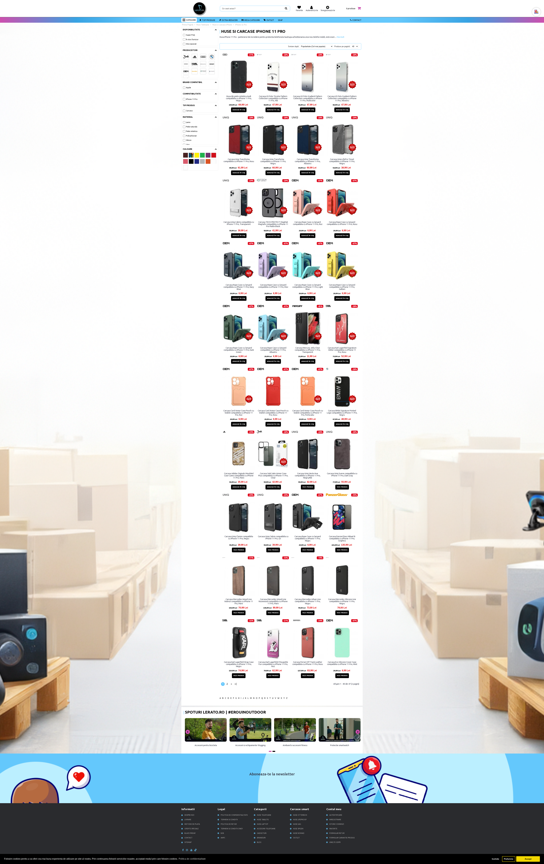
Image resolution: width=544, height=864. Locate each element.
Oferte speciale (191, 829)
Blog (259, 842)
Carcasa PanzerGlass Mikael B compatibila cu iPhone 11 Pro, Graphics (342, 538)
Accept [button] (528, 859)
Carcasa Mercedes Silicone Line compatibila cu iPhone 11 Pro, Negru (342, 601)
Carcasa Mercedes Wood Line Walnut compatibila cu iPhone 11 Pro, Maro (238, 601)
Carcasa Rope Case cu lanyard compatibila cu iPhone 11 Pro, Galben (342, 287)
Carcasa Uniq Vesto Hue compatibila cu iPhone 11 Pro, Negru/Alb (307, 475)
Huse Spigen (298, 829)
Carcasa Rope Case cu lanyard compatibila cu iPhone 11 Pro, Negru (308, 538)
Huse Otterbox (300, 815)
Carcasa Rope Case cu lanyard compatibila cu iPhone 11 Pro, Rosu (342, 223)
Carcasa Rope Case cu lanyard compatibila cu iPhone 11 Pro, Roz (307, 223)
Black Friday (190, 833)
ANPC (223, 838)
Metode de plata (192, 824)
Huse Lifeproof (300, 819)
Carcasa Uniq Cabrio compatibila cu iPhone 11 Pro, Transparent (239, 223)
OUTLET (270, 20)
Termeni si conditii (229, 819)
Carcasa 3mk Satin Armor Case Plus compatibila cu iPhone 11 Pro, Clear (273, 475)
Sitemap (188, 842)
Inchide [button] (495, 859)
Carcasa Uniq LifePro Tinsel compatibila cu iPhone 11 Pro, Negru (342, 161)
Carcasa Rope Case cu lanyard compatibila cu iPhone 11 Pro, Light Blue (307, 287)
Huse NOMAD (298, 833)
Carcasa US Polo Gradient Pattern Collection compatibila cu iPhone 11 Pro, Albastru (342, 98)
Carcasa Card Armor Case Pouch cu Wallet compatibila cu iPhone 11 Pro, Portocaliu (307, 413)
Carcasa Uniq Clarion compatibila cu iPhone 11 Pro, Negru (239, 537)
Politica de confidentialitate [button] (192, 859)
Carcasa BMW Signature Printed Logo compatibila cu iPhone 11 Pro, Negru (342, 413)
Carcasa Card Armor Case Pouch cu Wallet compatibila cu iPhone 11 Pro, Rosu (273, 413)
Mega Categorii (252, 20)
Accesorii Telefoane (266, 829)
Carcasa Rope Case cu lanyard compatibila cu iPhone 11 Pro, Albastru (273, 350)
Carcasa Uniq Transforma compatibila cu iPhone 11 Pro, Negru (273, 161)
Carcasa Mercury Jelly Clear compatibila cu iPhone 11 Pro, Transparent (307, 350)
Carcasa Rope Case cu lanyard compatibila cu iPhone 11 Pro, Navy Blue (239, 287)
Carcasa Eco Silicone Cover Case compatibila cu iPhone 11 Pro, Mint (342, 663)
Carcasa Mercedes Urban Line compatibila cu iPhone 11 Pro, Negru (308, 601)
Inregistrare (335, 819)
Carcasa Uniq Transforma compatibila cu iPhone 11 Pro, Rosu (239, 160)
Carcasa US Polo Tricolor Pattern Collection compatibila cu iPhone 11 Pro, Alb (273, 98)
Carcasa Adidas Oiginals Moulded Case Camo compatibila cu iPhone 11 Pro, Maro (238, 475)
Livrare (187, 819)
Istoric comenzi (336, 824)
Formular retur (337, 833)
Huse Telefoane (264, 815)
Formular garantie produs (342, 838)
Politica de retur (229, 824)
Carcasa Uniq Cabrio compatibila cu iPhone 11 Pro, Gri (273, 537)
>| (236, 684)
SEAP (280, 20)
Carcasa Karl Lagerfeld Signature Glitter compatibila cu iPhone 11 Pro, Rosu (342, 350)
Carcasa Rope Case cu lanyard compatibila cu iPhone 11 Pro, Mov (273, 286)
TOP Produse (208, 20)
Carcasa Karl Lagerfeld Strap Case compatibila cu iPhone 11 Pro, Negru (239, 664)
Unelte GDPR (335, 842)
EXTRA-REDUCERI (230, 20)
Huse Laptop (262, 824)
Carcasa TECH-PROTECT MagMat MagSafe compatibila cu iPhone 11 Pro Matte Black (273, 224)
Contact (356, 20)
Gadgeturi (261, 833)
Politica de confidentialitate (234, 815)
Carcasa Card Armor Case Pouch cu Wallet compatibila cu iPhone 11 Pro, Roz (238, 413)
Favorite (333, 829)
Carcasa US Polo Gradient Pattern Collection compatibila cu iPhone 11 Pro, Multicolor (307, 98)
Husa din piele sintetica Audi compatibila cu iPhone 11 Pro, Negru (239, 98)
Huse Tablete (263, 819)
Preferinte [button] (508, 859)
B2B (222, 833)
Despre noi (189, 815)
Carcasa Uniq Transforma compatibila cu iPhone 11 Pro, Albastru (307, 161)
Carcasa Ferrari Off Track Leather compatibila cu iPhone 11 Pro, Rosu (307, 663)
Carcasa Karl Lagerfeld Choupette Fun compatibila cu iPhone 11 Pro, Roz (273, 664)
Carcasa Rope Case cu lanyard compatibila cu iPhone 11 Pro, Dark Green (239, 350)
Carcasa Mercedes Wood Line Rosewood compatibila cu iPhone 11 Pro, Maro (273, 601)
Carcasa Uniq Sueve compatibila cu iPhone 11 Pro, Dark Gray (342, 474)
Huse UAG (297, 824)
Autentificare (335, 815)
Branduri (261, 838)
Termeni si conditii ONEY (232, 829)
